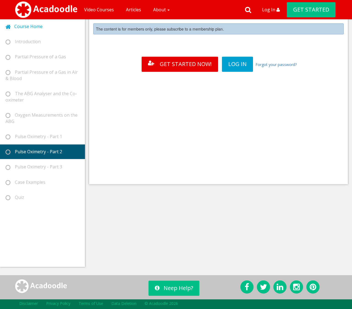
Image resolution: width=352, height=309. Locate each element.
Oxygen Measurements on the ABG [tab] (42, 118)
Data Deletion (123, 303)
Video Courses (99, 10)
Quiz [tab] (17, 197)
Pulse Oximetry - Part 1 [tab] (36, 136)
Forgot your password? (276, 64)
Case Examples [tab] (27, 182)
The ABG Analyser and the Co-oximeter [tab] (41, 97)
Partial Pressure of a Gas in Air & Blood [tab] (42, 75)
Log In (269, 10)
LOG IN (237, 64)
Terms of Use (91, 303)
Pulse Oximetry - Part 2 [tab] (36, 152)
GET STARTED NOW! (186, 64)
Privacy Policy (58, 303)
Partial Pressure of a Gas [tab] (38, 57)
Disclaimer (28, 303)
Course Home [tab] (27, 26)
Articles (133, 10)
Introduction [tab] (25, 42)
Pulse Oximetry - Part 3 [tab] (36, 167)
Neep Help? (178, 288)
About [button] (160, 10)
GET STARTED (311, 9)
